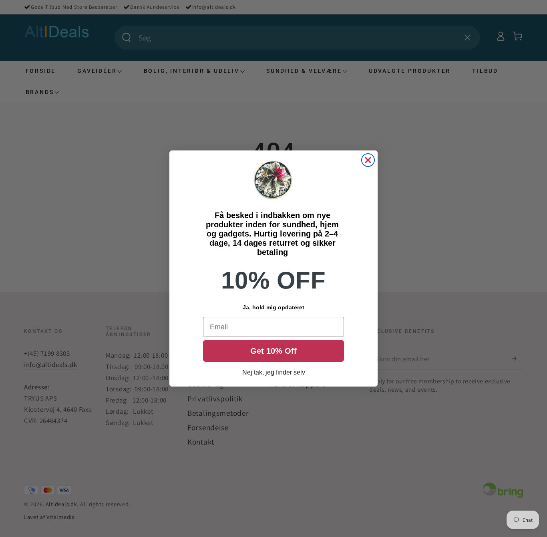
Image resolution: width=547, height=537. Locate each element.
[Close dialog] (368, 160)
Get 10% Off (273, 351)
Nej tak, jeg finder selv (273, 372)
